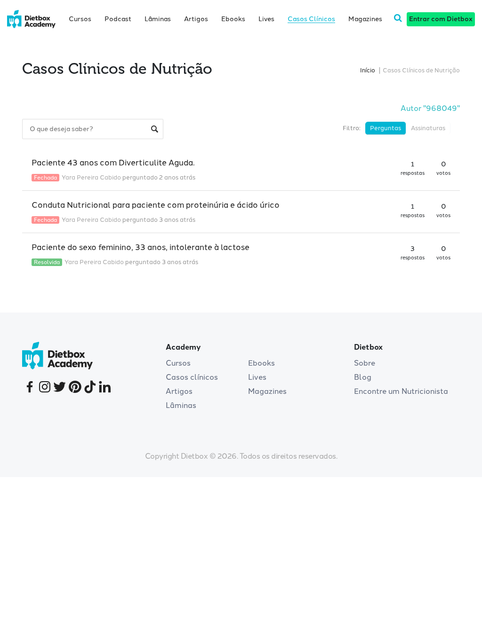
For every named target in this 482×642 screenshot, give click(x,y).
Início (367, 70)
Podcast (117, 19)
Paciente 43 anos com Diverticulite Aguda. (113, 162)
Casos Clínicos (311, 19)
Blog (362, 377)
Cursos (80, 19)
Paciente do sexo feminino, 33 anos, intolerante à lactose (140, 247)
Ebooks (233, 19)
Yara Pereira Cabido (91, 177)
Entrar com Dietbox (441, 19)
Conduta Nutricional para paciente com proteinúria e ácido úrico (156, 205)
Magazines (365, 19)
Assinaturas (428, 128)
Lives (266, 19)
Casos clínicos (192, 377)
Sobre (364, 363)
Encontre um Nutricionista (401, 391)
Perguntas (385, 128)
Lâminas (158, 19)
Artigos (196, 19)
